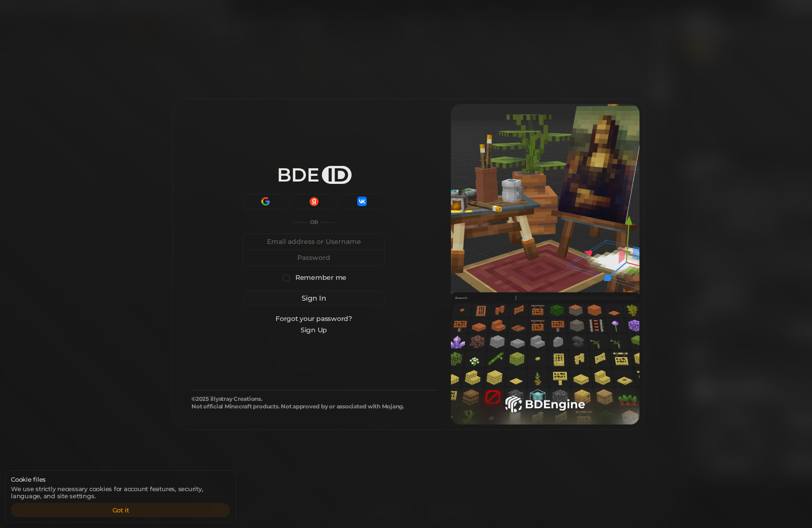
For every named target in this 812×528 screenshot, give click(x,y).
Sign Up (314, 330)
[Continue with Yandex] (314, 201)
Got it (120, 510)
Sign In (314, 298)
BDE (313, 174)
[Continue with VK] (362, 201)
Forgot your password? (314, 318)
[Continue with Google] (266, 201)
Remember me (320, 278)
